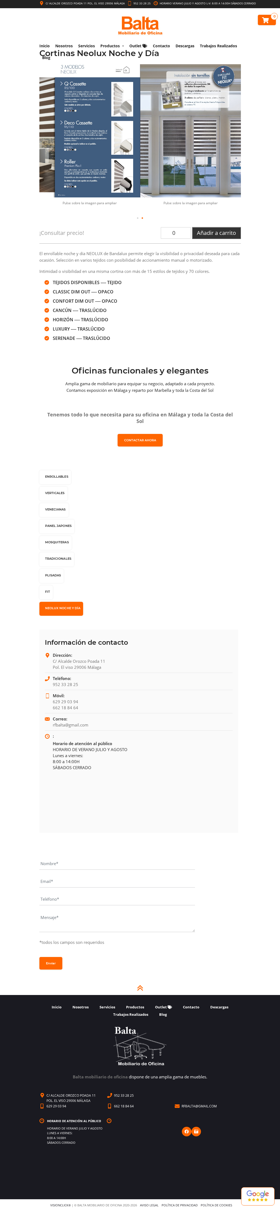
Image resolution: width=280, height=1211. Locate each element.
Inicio (44, 45)
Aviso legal (149, 1205)
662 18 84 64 (65, 707)
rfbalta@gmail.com (70, 725)
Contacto (161, 45)
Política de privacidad (180, 1205)
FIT (47, 592)
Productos (110, 45)
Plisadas (53, 575)
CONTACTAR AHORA (140, 440)
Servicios (86, 45)
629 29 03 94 (65, 701)
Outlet (135, 45)
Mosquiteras (57, 542)
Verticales (55, 493)
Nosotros (64, 45)
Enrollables (56, 476)
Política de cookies (216, 1205)
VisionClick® (60, 1205)
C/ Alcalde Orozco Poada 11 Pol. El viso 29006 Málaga (85, 3)
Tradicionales (58, 559)
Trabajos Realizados (218, 45)
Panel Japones (58, 526)
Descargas (185, 45)
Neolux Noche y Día (63, 608)
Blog (46, 57)
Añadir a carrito (216, 233)
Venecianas (55, 509)
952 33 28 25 (142, 3)
